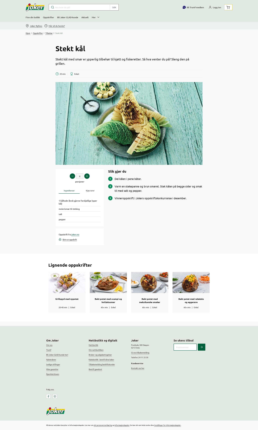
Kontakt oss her (137, 368)
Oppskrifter (48, 17)
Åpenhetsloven (52, 374)
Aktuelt (85, 17)
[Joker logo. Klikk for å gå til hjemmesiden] (35, 7)
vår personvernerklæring (103, 425)
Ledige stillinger (53, 364)
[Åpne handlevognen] (228, 7)
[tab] (69, 190)
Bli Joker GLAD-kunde (67, 17)
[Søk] (201, 347)
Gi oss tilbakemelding (140, 352)
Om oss (49, 345)
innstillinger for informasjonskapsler (167, 425)
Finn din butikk (33, 17)
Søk (114, 7)
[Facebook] (48, 396)
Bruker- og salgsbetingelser (100, 354)
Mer (94, 17)
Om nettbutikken (96, 350)
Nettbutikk (93, 345)
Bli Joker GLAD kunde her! (57, 354)
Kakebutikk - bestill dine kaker (101, 359)
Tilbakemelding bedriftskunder (102, 364)
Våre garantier (52, 369)
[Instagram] (55, 396)
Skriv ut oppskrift (69, 239)
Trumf (48, 350)
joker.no (75, 234)
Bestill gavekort (95, 369)
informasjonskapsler (122, 425)
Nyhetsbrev (51, 359)
